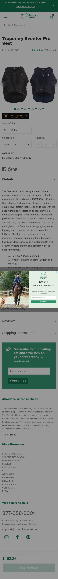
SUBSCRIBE (43, 302)
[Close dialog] (56, 272)
